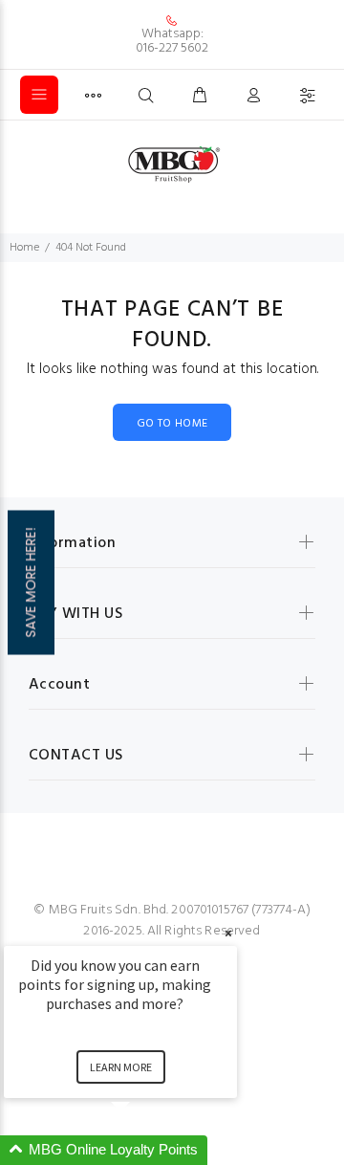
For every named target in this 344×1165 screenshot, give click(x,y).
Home (24, 247)
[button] (143, 1150)
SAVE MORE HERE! (30, 583)
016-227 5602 (172, 48)
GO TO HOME (172, 423)
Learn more (121, 1067)
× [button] (228, 933)
